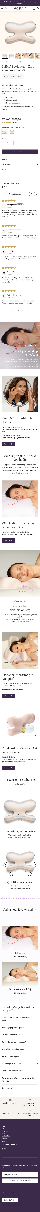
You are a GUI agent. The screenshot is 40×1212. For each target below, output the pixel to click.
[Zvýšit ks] (11, 143)
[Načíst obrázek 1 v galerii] (20, 32)
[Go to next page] (32, 310)
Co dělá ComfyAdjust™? (12, 1035)
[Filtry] (31, 194)
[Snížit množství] (3, 143)
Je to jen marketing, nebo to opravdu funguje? (18, 1079)
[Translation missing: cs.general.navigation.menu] (2, 8)
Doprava (5, 170)
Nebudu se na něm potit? (12, 1071)
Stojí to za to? (7, 1088)
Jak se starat (6, 164)
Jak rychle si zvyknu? (11, 1056)
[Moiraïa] (20, 8)
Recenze (5, 1131)
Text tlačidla (8, 444)
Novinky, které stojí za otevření (20, 1180)
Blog (3, 1126)
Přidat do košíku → (20, 152)
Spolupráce (6, 1136)
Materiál (4, 159)
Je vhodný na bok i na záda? (14, 1042)
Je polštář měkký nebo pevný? (15, 1049)
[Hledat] (7, 8)
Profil (12, 1193)
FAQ (3, 1129)
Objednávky (5, 1193)
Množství (5, 139)
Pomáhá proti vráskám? (12, 1063)
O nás (4, 1133)
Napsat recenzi (15, 194)
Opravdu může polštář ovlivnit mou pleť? (17, 1019)
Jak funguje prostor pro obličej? (15, 1027)
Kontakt (4, 1138)
